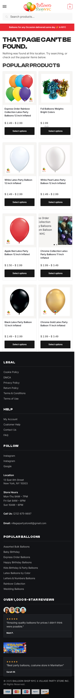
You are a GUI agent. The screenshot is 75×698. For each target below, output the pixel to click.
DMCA (7, 377)
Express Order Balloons (16, 557)
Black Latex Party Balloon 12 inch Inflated (18, 324)
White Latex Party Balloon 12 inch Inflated (18, 181)
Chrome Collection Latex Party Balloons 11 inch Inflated (54, 254)
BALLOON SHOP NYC (24, 680)
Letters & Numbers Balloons (19, 578)
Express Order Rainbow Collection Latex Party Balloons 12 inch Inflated (18, 112)
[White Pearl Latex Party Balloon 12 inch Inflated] (55, 159)
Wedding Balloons (13, 588)
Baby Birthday (11, 551)
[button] (69, 6)
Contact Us (9, 429)
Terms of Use (10, 398)
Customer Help (11, 424)
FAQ (5, 435)
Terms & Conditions (14, 393)
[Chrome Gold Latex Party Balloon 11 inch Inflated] (55, 301)
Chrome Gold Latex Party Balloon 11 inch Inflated (54, 324)
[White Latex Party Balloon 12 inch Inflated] (19, 159)
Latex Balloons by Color (16, 572)
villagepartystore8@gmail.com (28, 523)
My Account (10, 419)
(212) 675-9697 (22, 513)
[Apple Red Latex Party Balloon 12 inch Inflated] (19, 230)
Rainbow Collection (14, 583)
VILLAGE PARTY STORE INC (54, 680)
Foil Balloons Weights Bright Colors (51, 110)
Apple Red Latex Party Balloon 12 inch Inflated (17, 253)
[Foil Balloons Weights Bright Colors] (55, 88)
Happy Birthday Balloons (17, 562)
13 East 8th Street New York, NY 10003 (15, 481)
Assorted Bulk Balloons (16, 546)
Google (7, 466)
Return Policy (10, 387)
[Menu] (8, 6)
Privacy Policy (11, 382)
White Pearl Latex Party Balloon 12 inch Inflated (53, 181)
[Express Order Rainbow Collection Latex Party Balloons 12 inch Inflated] (19, 88)
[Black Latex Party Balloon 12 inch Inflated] (19, 301)
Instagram (9, 455)
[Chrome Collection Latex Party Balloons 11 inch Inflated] (55, 230)
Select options (20, 131)
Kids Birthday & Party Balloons (20, 567)
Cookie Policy (11, 371)
